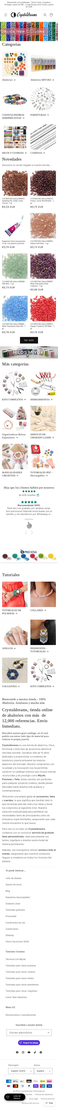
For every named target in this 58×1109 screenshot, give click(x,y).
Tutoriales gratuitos (15, 910)
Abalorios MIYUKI (40, 80)
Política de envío (48, 1099)
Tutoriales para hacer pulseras (21, 965)
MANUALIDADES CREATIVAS (12, 474)
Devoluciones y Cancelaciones (21, 1015)
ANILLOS (7, 648)
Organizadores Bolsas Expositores (14, 436)
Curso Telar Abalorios (16, 997)
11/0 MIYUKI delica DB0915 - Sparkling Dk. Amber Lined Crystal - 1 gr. (14, 201)
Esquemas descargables (18, 897)
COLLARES (36, 610)
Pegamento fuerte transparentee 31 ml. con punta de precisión (13, 242)
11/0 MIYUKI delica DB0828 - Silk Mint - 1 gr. (14, 283)
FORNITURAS (38, 115)
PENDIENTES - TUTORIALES (38, 650)
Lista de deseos (13, 878)
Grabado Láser (13, 903)
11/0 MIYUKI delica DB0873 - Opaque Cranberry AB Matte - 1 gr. (42, 326)
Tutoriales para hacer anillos (20, 978)
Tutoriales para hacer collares (20, 972)
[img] (29, 491)
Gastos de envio (14, 884)
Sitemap (10, 935)
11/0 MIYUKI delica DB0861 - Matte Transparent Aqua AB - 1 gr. (14, 326)
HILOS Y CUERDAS (13, 153)
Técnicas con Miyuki (16, 959)
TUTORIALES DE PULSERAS (11, 612)
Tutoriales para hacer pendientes (22, 984)
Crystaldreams (27, 1091)
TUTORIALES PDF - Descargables (41, 474)
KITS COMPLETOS (12, 399)
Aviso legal (33, 1099)
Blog (8, 891)
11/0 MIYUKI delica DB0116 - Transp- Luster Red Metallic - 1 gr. (42, 201)
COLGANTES (9, 686)
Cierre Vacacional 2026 (17, 941)
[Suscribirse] (48, 1032)
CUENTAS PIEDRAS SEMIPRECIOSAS (13, 116)
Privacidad (11, 916)
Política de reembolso (44, 1094)
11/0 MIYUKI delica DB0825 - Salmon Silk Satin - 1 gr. (42, 242)
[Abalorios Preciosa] (29, 555)
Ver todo (29, 340)
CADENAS (36, 153)
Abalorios (7, 80)
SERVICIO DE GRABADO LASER (40, 436)
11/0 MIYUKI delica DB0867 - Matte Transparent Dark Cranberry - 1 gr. (42, 284)
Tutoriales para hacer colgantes (21, 991)
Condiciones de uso (15, 922)
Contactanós (12, 929)
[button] (6, 15)
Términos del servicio (30, 1103)
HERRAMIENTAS (40, 399)
